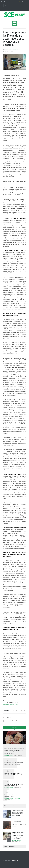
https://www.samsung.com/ (10, 704)
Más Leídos (14, 727)
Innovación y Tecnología (12, 49)
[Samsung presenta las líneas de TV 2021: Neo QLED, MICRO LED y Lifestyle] (14, 62)
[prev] (9, 811)
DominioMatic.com (14, 860)
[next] (9, 840)
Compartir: (6, 710)
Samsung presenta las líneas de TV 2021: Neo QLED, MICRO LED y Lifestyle (14, 38)
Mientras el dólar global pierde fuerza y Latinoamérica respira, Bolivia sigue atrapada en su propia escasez (19, 835)
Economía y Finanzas (8, 755)
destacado (9, 717)
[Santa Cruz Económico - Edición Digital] (14, 16)
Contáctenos (23, 865)
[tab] (14, 728)
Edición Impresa (17, 798)
